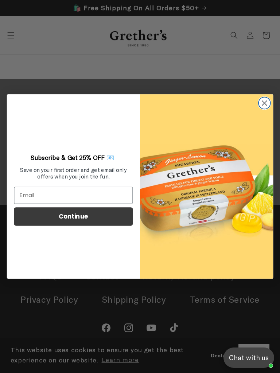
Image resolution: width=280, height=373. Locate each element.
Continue (73, 216)
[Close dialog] (264, 103)
